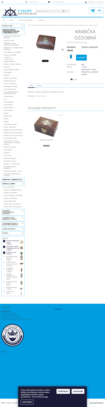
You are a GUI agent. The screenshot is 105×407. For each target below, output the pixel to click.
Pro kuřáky (8, 150)
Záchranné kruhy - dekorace (10, 167)
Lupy (5, 99)
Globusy (7, 67)
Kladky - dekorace (10, 78)
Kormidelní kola (10, 81)
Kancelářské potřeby (11, 70)
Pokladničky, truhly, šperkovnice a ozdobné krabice (12, 142)
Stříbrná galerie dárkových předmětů (11, 44)
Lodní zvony (8, 105)
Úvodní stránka (4, 20)
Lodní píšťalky (9, 107)
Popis (31, 85)
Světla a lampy (9, 184)
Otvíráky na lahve (10, 124)
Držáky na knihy (9, 61)
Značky (5, 233)
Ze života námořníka (25, 20)
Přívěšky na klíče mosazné (13, 133)
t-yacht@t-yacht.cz (11, 314)
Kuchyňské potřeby (11, 86)
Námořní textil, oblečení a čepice (10, 218)
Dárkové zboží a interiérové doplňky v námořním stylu (11, 31)
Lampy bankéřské (10, 201)
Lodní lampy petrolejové (13, 207)
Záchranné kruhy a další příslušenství (10, 224)
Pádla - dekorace (10, 127)
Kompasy (7, 75)
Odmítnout (63, 391)
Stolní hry (7, 155)
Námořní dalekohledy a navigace (8, 212)
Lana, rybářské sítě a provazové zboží (11, 93)
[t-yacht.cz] (20, 11)
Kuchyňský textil (10, 89)
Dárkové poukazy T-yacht (13, 171)
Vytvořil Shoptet (97, 403)
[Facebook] (3, 2)
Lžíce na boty (8, 110)
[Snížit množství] (71, 57)
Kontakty (41, 20)
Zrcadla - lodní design (12, 164)
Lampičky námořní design (13, 190)
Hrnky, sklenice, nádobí (12, 64)
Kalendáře (7, 72)
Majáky (6, 113)
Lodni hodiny (8, 96)
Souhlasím (78, 391)
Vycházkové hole (10, 161)
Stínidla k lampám (10, 193)
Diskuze (39, 85)
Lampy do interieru (10, 198)
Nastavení (27, 402)
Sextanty (7, 153)
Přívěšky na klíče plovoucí (13, 135)
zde (46, 397)
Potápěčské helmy (10, 138)
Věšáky (6, 119)
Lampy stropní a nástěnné (13, 195)
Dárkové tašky (9, 40)
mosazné (7, 57)
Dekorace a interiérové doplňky (12, 174)
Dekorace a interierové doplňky (12, 37)
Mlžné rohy (8, 116)
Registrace (100, 2)
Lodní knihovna (9, 229)
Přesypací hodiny (10, 147)
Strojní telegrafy (10, 158)
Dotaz (75, 79)
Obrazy (6, 121)
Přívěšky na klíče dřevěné (13, 130)
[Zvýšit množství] (71, 56)
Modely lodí (8, 26)
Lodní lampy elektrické (12, 204)
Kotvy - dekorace (10, 84)
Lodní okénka (9, 102)
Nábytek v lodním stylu (12, 180)
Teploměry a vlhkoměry (12, 52)
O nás (11, 20)
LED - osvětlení (9, 187)
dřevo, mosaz (9, 59)
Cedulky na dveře (10, 55)
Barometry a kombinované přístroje (13, 48)
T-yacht (84, 67)
